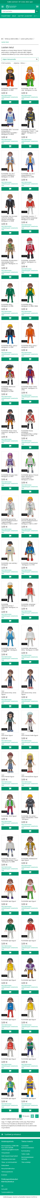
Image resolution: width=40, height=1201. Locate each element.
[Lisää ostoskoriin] (10, 102)
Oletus (22, 63)
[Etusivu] (11, 7)
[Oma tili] (34, 6)
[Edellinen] (32, 1116)
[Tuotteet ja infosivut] (3, 6)
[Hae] (37, 11)
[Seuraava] (37, 1116)
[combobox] (20, 11)
